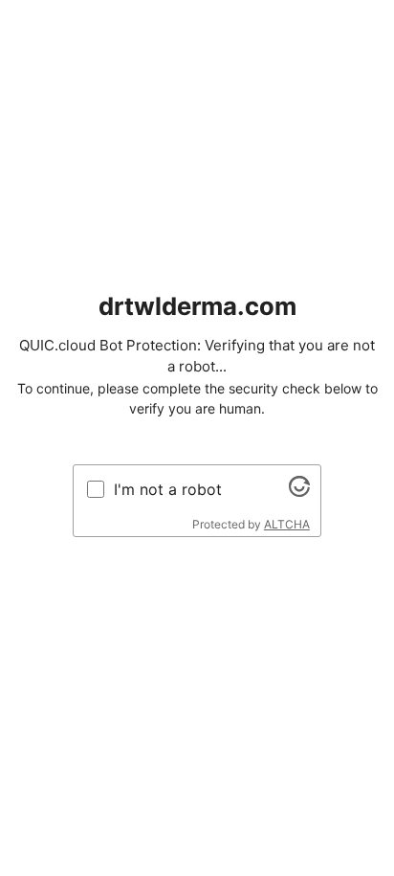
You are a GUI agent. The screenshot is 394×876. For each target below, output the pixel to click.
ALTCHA (287, 524)
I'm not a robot (168, 489)
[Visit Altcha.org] (299, 491)
